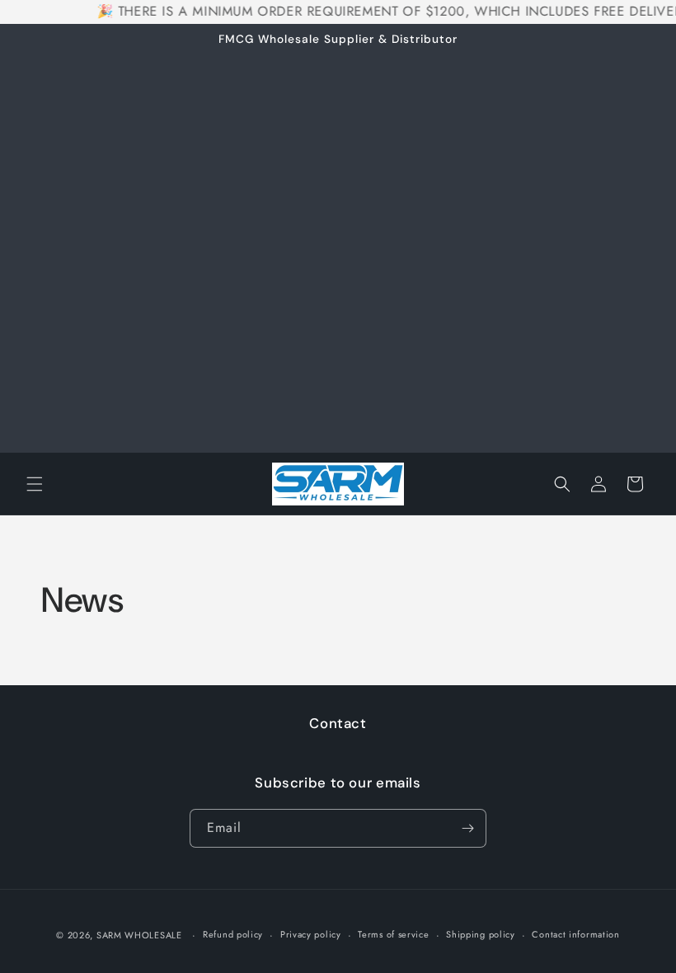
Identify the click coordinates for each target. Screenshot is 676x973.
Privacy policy (310, 934)
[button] (34, 484)
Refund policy (233, 934)
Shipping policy (480, 934)
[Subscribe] (467, 828)
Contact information (575, 934)
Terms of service (393, 934)
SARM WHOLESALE (139, 935)
